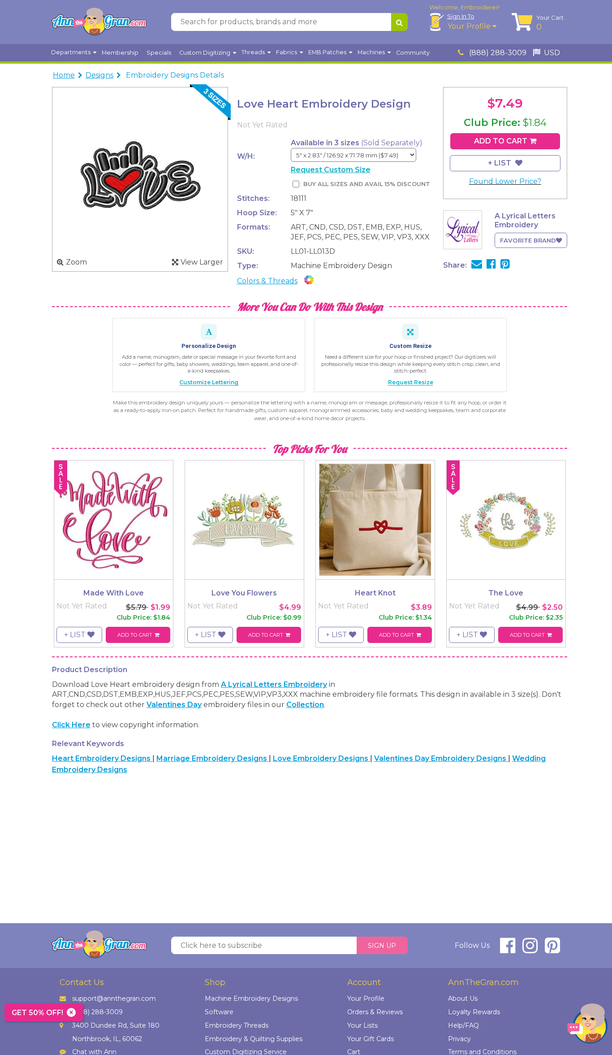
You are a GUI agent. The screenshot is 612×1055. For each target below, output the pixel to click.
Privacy (459, 1039)
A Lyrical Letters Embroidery (274, 684)
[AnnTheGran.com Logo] (99, 22)
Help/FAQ (463, 1025)
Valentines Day (174, 704)
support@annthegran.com (114, 998)
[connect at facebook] (507, 949)
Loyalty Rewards (474, 1012)
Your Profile (470, 26)
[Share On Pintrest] (505, 265)
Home (64, 75)
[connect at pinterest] (552, 949)
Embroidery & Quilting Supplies (253, 1039)
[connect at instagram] (530, 949)
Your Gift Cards (370, 1039)
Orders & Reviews (375, 1012)
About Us (463, 998)
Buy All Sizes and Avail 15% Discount (366, 184)
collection (305, 704)
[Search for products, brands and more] (399, 22)
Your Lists (362, 1025)
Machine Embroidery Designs (251, 998)
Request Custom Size (331, 169)
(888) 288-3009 (496, 52)
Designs (99, 75)
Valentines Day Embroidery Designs (441, 758)
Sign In (460, 16)
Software (219, 1012)
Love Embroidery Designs (321, 758)
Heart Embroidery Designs (102, 758)
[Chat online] (587, 1026)
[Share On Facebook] (491, 265)
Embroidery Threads (236, 1025)
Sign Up (382, 946)
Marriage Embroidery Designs (212, 758)
